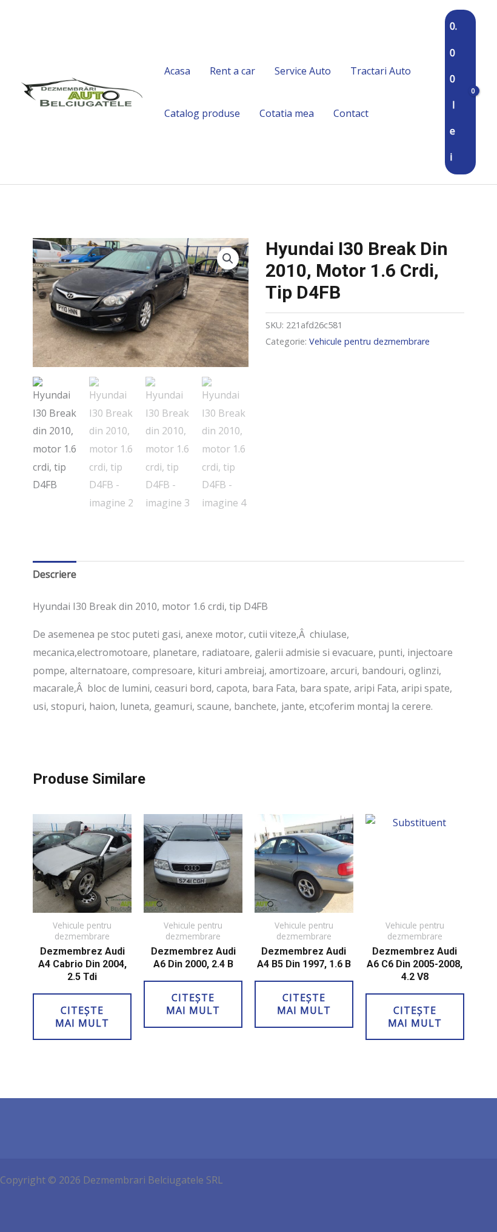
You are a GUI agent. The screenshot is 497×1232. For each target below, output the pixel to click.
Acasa (177, 71)
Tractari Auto (380, 71)
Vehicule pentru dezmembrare (369, 341)
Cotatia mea (286, 113)
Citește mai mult (82, 1017)
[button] (228, 259)
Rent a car (232, 71)
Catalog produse (202, 113)
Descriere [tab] (54, 574)
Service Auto (303, 71)
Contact (351, 113)
